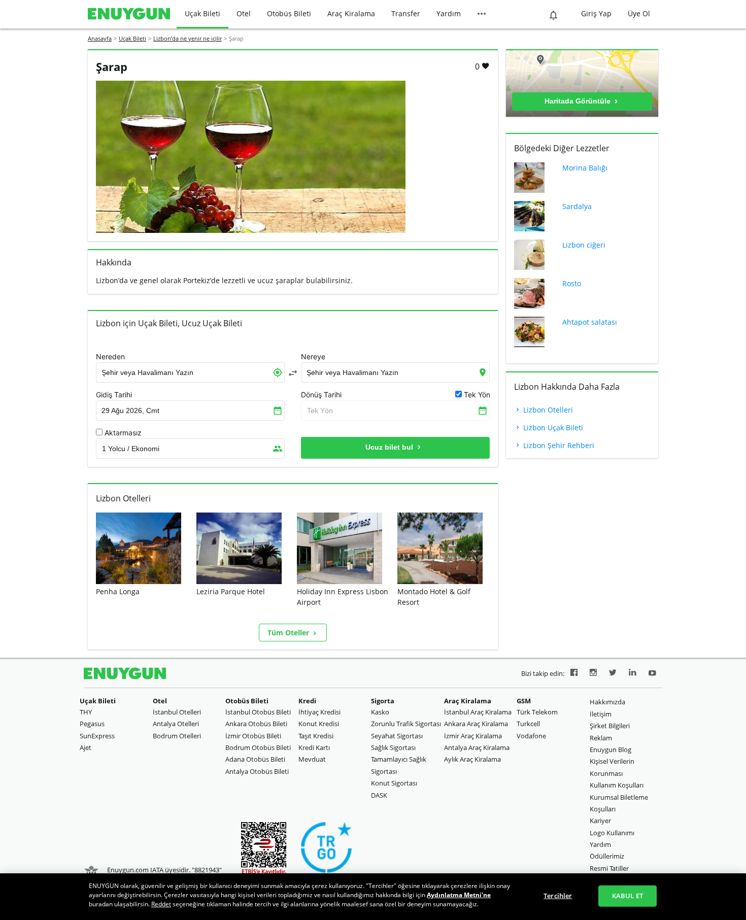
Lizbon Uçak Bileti (552, 427)
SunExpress (97, 735)
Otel (243, 13)
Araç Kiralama (351, 13)
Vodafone (531, 735)
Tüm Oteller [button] (289, 632)
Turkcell (528, 723)
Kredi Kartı (314, 747)
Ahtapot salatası (589, 322)
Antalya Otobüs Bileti (257, 771)
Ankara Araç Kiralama (476, 723)
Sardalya (577, 206)
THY (86, 712)
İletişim (601, 714)
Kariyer (600, 820)
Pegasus (92, 723)
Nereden (110, 357)
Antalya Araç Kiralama (477, 747)
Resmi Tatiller (609, 868)
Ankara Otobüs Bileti (256, 723)
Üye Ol (639, 13)
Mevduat (312, 759)
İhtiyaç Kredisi (319, 712)
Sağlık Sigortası (393, 747)
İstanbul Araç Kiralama (478, 712)
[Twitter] (613, 674)
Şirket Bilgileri (610, 725)
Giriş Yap (596, 13)
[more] (481, 14)
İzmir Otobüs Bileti (253, 735)
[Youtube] (652, 674)
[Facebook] (574, 674)
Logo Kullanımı (612, 832)
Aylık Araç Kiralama (472, 759)
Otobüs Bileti (289, 13)
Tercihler (558, 895)
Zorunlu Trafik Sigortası (406, 723)
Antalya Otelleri (176, 723)
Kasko (380, 712)
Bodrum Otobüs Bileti (258, 747)
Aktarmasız (123, 433)
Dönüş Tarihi (321, 395)
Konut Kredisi (318, 723)
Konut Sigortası (394, 783)
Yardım (448, 13)
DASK (379, 795)
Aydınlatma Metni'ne (459, 895)
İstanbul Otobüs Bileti (258, 712)
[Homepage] (129, 14)
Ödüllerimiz (607, 856)
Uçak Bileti (202, 13)
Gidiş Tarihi (114, 395)
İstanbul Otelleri (177, 712)
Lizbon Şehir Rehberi (557, 445)
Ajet (85, 747)
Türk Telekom (537, 712)
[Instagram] (593, 674)
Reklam (601, 737)
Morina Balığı (584, 168)
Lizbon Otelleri (547, 410)
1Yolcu (130, 449)
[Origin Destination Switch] (292, 373)
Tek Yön (320, 410)
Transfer (405, 13)
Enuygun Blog (610, 749)
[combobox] (190, 372)
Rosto (571, 283)
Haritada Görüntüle (579, 101)
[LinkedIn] (632, 674)
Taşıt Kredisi (315, 735)
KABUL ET (627, 895)
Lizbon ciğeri (583, 245)
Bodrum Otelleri (177, 735)
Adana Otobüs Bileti (255, 759)
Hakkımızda (607, 701)
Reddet (161, 904)
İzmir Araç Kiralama (473, 735)
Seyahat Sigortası (397, 735)
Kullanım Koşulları (616, 785)
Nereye (313, 357)
